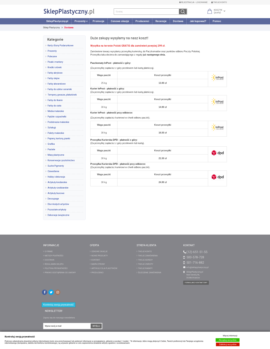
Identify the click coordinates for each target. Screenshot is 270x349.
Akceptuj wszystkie (227, 340)
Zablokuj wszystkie (227, 344)
